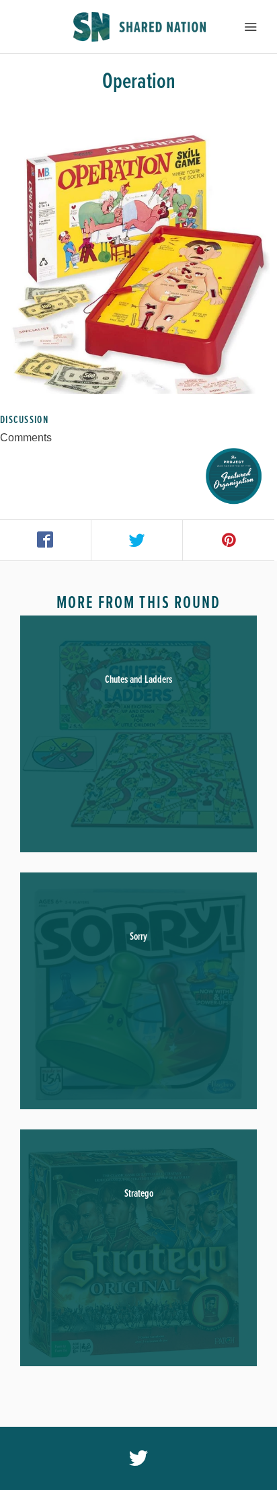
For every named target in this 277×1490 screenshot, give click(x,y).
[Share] (45, 540)
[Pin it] (228, 540)
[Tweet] (137, 540)
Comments (26, 437)
